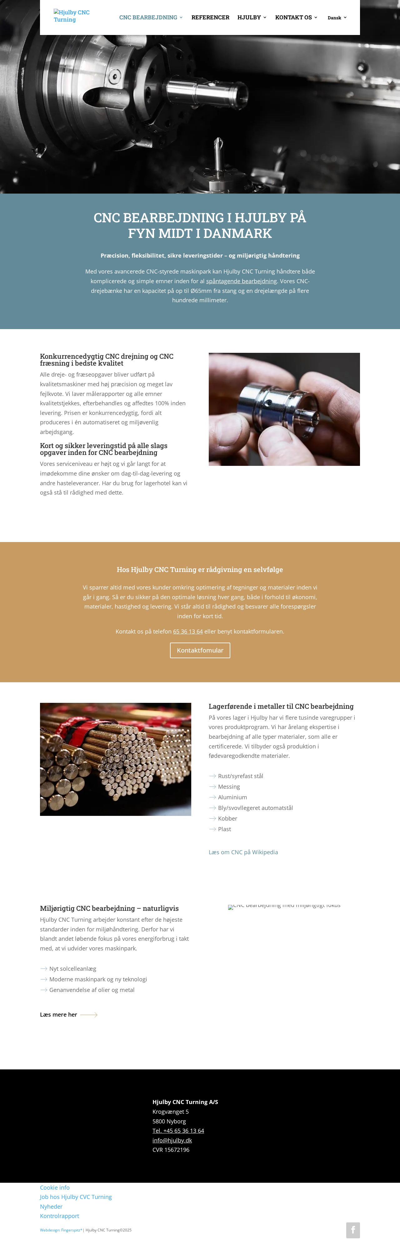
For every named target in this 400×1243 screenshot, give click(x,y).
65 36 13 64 (188, 631)
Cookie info (55, 1187)
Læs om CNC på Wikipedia (243, 852)
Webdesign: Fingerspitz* (61, 1230)
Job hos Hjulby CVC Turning (76, 1197)
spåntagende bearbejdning (241, 281)
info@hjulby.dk (172, 1140)
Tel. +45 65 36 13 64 (178, 1130)
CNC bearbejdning (148, 18)
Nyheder (51, 1206)
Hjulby (249, 18)
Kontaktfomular (200, 650)
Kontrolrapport (59, 1216)
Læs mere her (58, 1014)
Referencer (210, 18)
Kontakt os (293, 18)
